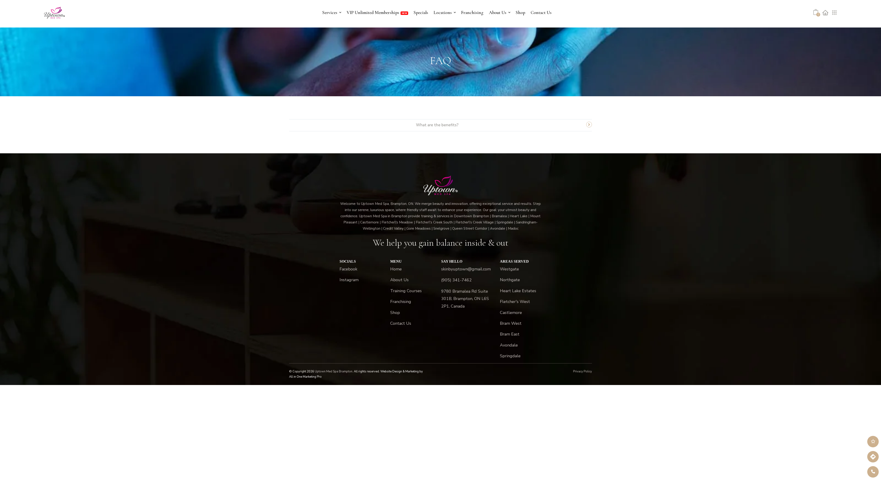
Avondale (509, 345)
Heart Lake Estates (518, 291)
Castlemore (511, 312)
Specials (421, 12)
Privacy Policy (582, 371)
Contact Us (541, 12)
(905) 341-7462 (456, 280)
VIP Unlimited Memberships (373, 12)
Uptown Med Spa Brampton (333, 371)
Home (396, 269)
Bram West (510, 323)
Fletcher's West (515, 301)
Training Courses (406, 291)
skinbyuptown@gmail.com (466, 269)
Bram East (509, 334)
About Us (497, 12)
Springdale (510, 356)
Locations (443, 12)
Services (329, 12)
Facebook (348, 269)
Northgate (510, 280)
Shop (520, 12)
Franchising (472, 12)
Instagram (349, 280)
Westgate (509, 269)
